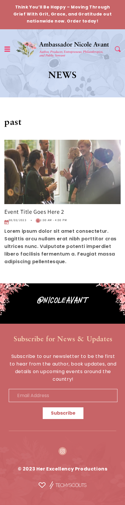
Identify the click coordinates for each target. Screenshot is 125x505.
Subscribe (63, 413)
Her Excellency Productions (72, 469)
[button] (118, 49)
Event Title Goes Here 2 (34, 212)
